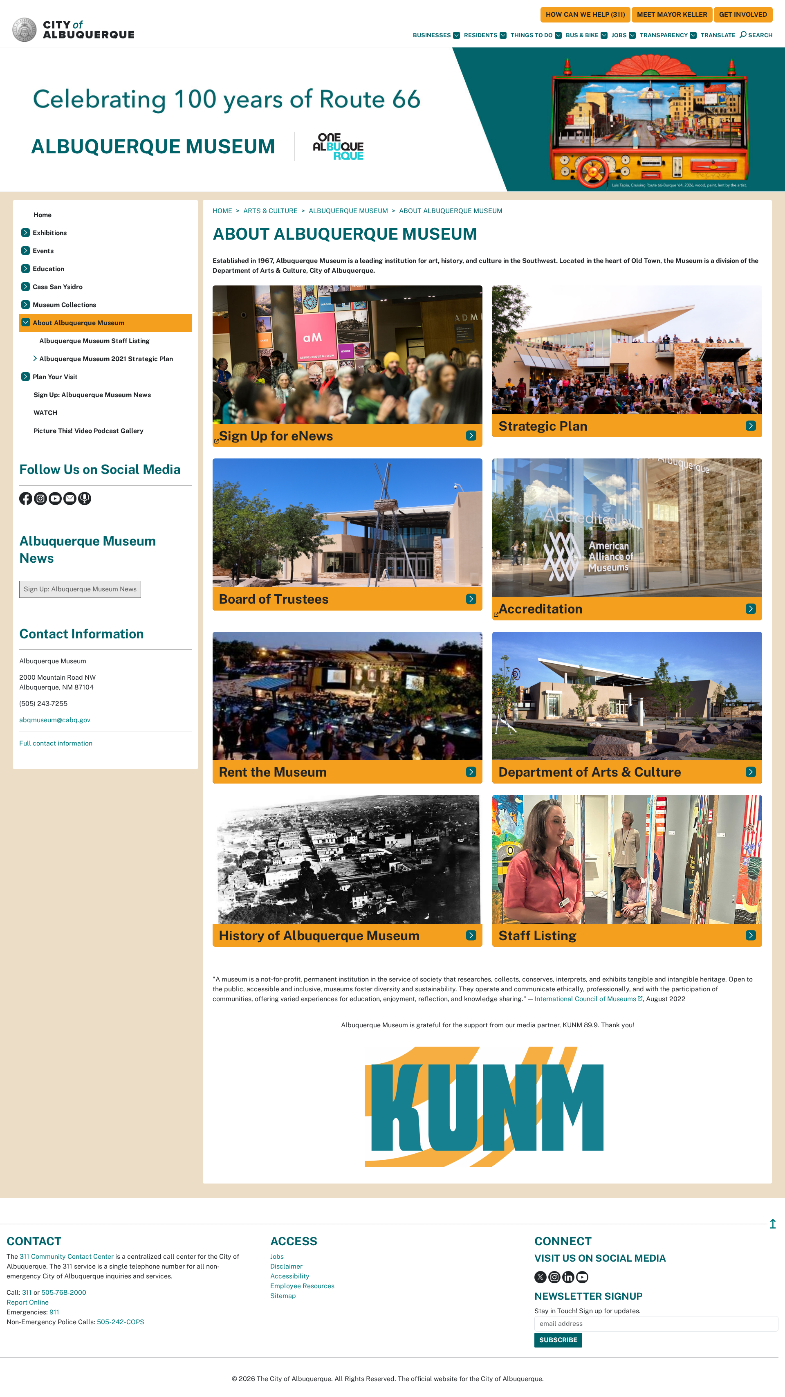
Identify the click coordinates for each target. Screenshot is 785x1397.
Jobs (619, 35)
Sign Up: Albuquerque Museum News (92, 395)
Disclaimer (286, 1266)
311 (27, 1292)
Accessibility (290, 1276)
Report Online (28, 1302)
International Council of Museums (585, 999)
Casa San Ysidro (58, 287)
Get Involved (743, 14)
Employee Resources (302, 1286)
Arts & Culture (270, 211)
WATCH (45, 413)
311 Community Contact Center (67, 1256)
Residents (481, 35)
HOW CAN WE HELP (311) (585, 14)
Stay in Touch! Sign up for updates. (587, 1311)
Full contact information (55, 743)
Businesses (432, 35)
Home (222, 211)
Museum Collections (64, 305)
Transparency (664, 35)
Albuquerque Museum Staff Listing (94, 341)
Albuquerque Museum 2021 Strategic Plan (106, 359)
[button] (718, 35)
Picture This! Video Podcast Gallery (89, 431)
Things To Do (532, 35)
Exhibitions (50, 233)
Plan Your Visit (55, 377)
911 (54, 1312)
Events (43, 251)
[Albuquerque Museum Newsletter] (69, 498)
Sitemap (283, 1296)
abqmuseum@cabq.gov (54, 720)
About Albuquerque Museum (78, 323)
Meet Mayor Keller (672, 14)
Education (48, 269)
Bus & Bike (582, 35)
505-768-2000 (63, 1292)
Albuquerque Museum (348, 211)
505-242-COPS (120, 1322)
